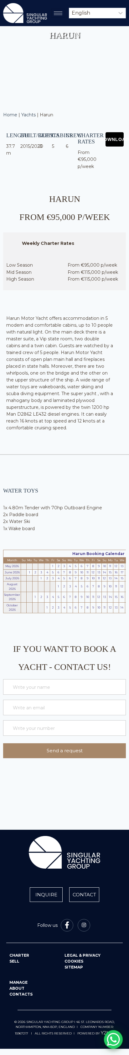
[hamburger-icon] (58, 13)
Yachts (28, 115)
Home (10, 115)
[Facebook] (67, 925)
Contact (84, 895)
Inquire (46, 895)
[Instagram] (84, 925)
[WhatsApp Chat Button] (113, 1039)
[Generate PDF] (115, 139)
